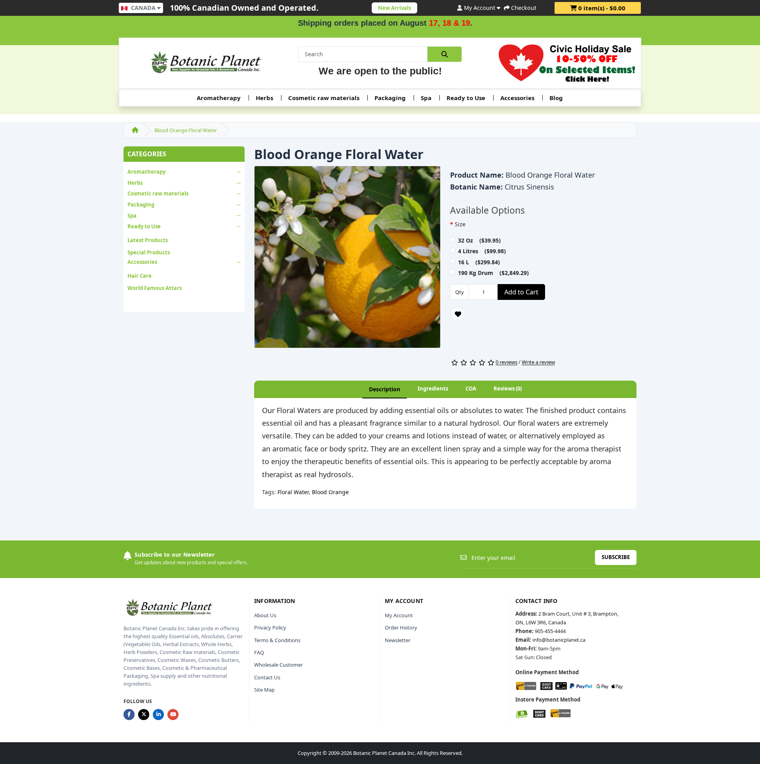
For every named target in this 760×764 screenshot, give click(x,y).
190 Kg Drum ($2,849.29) (493, 273)
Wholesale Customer (278, 664)
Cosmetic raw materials (323, 98)
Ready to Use (465, 98)
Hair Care (139, 275)
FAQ (259, 652)
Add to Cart (521, 292)
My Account (399, 615)
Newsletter (397, 640)
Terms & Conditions (277, 640)
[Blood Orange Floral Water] (347, 259)
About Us (265, 615)
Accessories (517, 98)
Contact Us (267, 677)
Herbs (264, 98)
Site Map (264, 689)
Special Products (148, 252)
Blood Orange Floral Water (185, 130)
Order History (401, 627)
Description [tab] (384, 389)
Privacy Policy (270, 627)
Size (460, 224)
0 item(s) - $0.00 (601, 8)
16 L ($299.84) (479, 262)
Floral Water (293, 492)
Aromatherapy (219, 98)
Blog (556, 98)
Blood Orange (330, 492)
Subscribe (616, 557)
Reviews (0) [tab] (508, 388)
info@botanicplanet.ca (558, 639)
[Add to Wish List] (458, 314)
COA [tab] (471, 388)
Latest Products (147, 240)
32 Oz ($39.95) (479, 240)
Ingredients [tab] (433, 388)
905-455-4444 (550, 631)
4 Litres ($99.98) (482, 251)
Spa (426, 98)
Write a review (538, 362)
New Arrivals (394, 7)
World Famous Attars (154, 288)
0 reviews (506, 362)
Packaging (390, 98)
